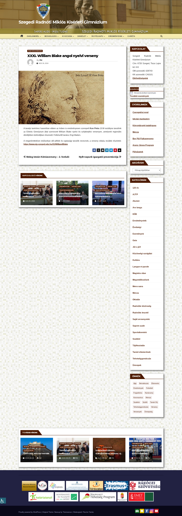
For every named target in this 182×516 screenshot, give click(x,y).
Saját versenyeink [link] (141, 319)
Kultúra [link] (136, 260)
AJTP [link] (135, 194)
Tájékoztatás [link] (139, 345)
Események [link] (138, 234)
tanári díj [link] (154, 402)
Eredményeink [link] (115, 36)
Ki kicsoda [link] (67, 36)
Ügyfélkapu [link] (97, 36)
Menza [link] (136, 132)
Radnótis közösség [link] (142, 306)
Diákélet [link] (82, 36)
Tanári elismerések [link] (142, 352)
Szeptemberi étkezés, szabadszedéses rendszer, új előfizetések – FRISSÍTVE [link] (108, 453)
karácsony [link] (149, 393)
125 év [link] (136, 188)
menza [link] (148, 397)
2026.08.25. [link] (66, 458)
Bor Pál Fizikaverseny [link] (143, 139)
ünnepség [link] (148, 412)
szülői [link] (145, 402)
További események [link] (139, 96)
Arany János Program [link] (143, 145)
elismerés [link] (155, 383)
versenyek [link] (137, 412)
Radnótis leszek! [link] (30, 186)
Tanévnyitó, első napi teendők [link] (36, 453)
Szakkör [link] (41, 186)
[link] (3, 501)
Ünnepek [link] (137, 365)
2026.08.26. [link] (30, 458)
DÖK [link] (135, 214)
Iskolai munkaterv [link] (141, 119)
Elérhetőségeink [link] (140, 78)
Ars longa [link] (137, 207)
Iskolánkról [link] (33, 36)
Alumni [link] (136, 201)
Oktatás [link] (136, 299)
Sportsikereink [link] (140, 332)
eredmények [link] (138, 388)
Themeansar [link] (67, 512)
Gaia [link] (135, 240)
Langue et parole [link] (141, 267)
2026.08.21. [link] (103, 458)
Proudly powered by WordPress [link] (30, 512)
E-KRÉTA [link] (131, 36)
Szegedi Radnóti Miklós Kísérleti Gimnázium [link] (63, 22)
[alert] (146, 92)
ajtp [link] (134, 383)
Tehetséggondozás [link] (35, 51)
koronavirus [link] (138, 397)
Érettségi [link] (137, 227)
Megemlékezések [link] (141, 280)
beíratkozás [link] (144, 383)
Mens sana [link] (138, 286)
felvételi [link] (149, 388)
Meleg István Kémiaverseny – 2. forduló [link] (47, 157)
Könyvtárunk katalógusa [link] (144, 125)
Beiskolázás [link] (51, 36)
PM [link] (40, 60)
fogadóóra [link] (137, 393)
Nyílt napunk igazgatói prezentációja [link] (99, 157)
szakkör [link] (136, 402)
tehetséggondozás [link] (140, 407)
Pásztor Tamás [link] (88, 512)
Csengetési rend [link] (140, 112)
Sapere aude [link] (76, 186)
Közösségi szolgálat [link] (142, 253)
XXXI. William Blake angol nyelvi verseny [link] (62, 56)
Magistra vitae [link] (139, 273)
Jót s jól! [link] (137, 247)
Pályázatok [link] (138, 152)
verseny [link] (154, 407)
